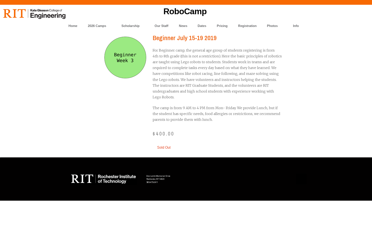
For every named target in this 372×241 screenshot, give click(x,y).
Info (296, 26)
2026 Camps (97, 26)
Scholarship (130, 26)
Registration (247, 26)
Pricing (222, 26)
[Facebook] (301, 179)
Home (72, 26)
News (183, 26)
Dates (202, 26)
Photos (272, 26)
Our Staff (161, 26)
